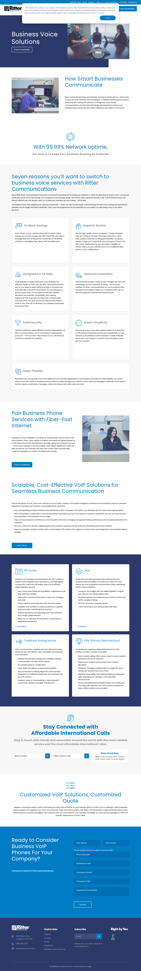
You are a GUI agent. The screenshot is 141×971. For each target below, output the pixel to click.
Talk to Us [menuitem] (100, 2)
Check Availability (126, 8)
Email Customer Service (25, 948)
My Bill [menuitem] (84, 2)
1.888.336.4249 (21, 943)
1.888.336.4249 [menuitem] (75, 2)
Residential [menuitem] (132, 2)
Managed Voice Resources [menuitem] (55, 949)
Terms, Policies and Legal (82, 967)
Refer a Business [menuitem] (111, 2)
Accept (107, 18)
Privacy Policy (99, 13)
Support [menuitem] (91, 2)
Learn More (22, 545)
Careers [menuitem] (47, 938)
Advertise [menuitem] (123, 2)
